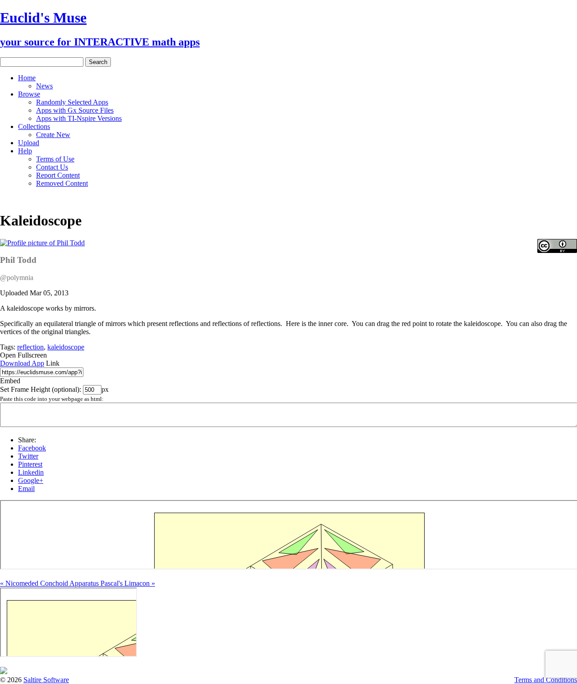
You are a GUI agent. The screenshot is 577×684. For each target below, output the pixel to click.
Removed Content (62, 183)
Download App (22, 363)
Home (27, 78)
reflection (30, 347)
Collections (34, 126)
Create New (53, 134)
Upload (28, 143)
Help (25, 151)
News (44, 86)
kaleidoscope (65, 347)
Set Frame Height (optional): (41, 389)
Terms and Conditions (545, 680)
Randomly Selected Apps (72, 102)
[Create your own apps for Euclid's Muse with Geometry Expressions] (3, 671)
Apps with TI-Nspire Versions (79, 118)
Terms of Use (55, 159)
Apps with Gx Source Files (75, 110)
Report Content (58, 175)
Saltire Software (46, 680)
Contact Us (52, 167)
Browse (29, 94)
